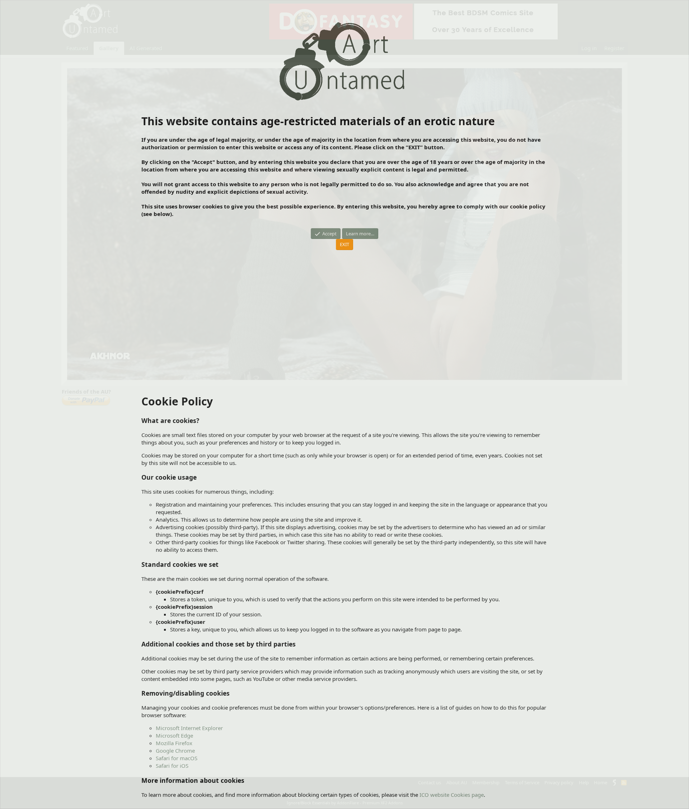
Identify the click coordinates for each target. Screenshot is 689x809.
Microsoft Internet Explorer (189, 728)
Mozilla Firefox (174, 743)
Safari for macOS (176, 758)
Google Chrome (175, 750)
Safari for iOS (172, 765)
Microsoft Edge (174, 735)
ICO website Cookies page (452, 794)
